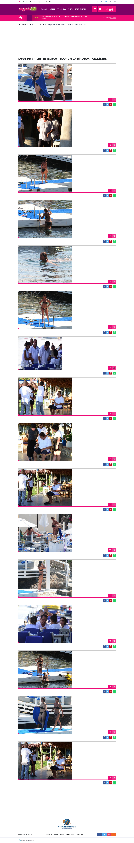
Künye (56, 834)
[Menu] (94, 9)
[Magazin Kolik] (27, 9)
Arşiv (42, 2)
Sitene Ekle (48, 2)
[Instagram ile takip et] (109, 834)
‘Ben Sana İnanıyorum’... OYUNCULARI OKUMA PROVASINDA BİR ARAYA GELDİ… (64, 18)
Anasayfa (49, 834)
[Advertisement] (67, 41)
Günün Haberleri (34, 2)
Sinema (63, 9)
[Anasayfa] (19, 2)
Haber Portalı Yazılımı (27, 840)
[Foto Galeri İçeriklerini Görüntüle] (115, 2)
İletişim (62, 834)
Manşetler (25, 2)
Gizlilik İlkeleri (70, 834)
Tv (58, 9)
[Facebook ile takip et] (99, 834)
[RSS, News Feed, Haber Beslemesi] (113, 834)
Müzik (52, 9)
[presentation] (25, 18)
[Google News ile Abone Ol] (97, 2)
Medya (70, 9)
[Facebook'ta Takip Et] (102, 2)
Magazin (44, 9)
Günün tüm (109, 18)
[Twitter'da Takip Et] (106, 2)
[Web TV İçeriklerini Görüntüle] (110, 2)
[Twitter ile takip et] (104, 834)
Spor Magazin (81, 9)
